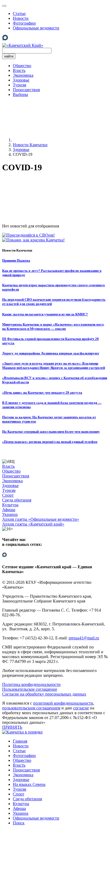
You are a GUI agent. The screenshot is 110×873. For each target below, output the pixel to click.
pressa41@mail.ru (84, 638)
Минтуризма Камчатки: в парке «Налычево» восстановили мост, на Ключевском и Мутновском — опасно (53, 326)
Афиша (8, 509)
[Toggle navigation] (4, 6)
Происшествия (26, 89)
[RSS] (42, 210)
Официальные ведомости (36, 28)
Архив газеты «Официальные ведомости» (40, 519)
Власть (19, 70)
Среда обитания (16, 500)
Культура (10, 505)
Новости (21, 18)
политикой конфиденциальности (63, 703)
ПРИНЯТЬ (12, 727)
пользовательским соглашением (31, 708)
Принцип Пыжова (16, 260)
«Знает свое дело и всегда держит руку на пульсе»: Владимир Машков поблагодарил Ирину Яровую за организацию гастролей (53, 365)
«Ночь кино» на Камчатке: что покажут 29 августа (42, 393)
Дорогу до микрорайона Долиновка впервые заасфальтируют (50, 353)
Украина (10, 514)
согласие (81, 708)
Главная (20, 741)
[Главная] (53, 140)
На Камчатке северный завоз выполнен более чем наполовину (51, 432)
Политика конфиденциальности (31, 684)
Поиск (19, 823)
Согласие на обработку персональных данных (44, 694)
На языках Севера (29, 784)
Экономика (23, 75)
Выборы (20, 94)
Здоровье (21, 80)
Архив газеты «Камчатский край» (33, 524)
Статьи (19, 13)
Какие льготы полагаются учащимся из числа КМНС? (45, 314)
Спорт (8, 495)
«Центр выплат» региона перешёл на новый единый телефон (49, 442)
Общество (22, 65)
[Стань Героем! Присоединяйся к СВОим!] (28, 235)
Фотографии (24, 23)
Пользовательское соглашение (29, 689)
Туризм (19, 85)
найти (8, 56)
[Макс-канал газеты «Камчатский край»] (5, 40)
